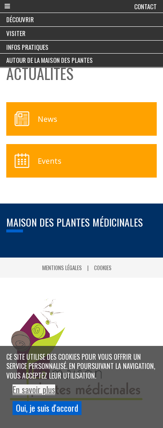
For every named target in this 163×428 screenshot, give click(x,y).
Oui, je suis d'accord (47, 408)
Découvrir (20, 19)
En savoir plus (34, 389)
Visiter (15, 33)
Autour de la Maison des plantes (49, 60)
